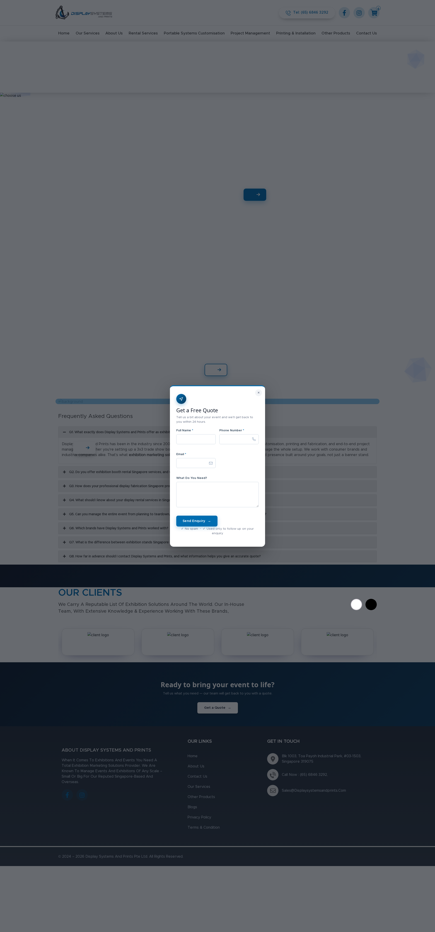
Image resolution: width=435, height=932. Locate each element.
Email (181, 454)
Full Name (184, 430)
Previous (356, 604)
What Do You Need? (191, 478)
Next (371, 604)
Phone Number (231, 430)
